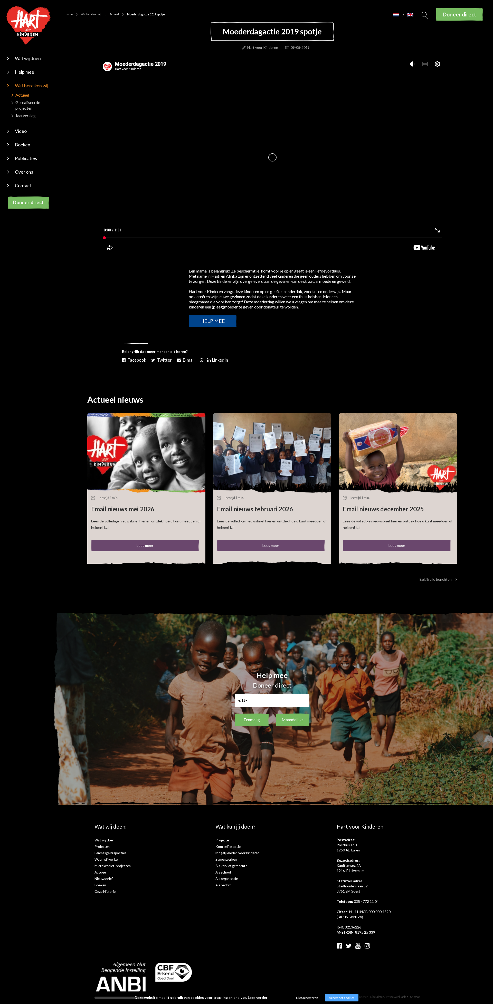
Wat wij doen (28, 58)
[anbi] (120, 980)
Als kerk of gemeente (231, 866)
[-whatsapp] (201, 359)
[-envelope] (186, 359)
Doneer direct (28, 202)
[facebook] (339, 945)
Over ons (24, 172)
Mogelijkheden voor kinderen (237, 853)
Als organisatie (226, 879)
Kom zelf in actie (228, 847)
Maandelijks (293, 719)
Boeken (22, 144)
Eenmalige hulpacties (110, 853)
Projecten (102, 847)
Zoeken (425, 17)
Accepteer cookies (342, 998)
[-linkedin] (218, 359)
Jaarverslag (25, 115)
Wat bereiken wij (31, 85)
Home (69, 14)
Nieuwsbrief (103, 879)
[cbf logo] (174, 971)
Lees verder (258, 997)
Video (21, 131)
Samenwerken (226, 859)
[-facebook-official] (134, 359)
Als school (223, 872)
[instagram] (367, 945)
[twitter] (349, 945)
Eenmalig (252, 719)
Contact (23, 185)
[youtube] (358, 945)
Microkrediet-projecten (112, 866)
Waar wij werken (106, 859)
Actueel (22, 94)
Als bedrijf (223, 885)
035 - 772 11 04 (366, 901)
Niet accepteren (307, 998)
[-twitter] (162, 359)
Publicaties (26, 158)
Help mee (24, 72)
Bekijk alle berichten (436, 579)
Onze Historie (105, 891)
